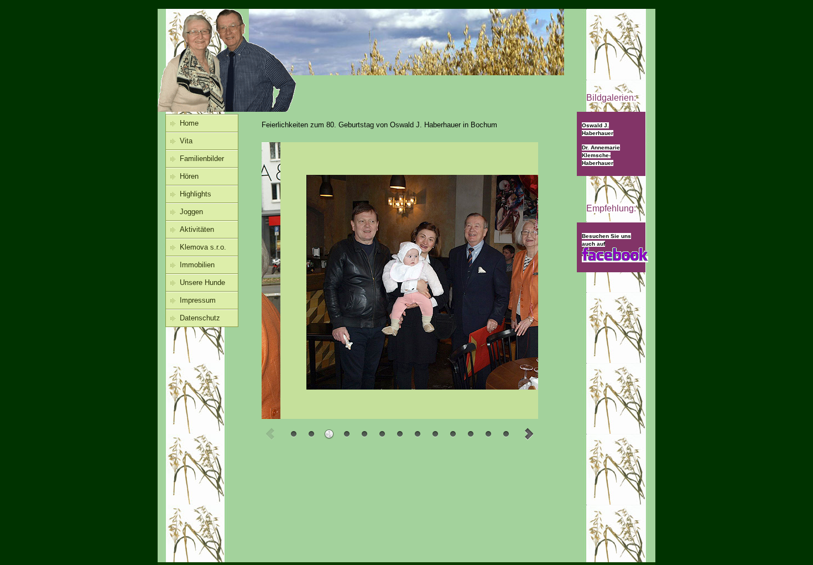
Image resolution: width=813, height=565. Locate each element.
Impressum (198, 300)
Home (189, 123)
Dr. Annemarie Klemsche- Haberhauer (601, 155)
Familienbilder (202, 158)
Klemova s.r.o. (203, 247)
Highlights (195, 194)
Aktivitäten (197, 229)
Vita (186, 141)
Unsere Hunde (202, 282)
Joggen (191, 212)
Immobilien (197, 265)
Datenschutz (200, 318)
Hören (189, 176)
